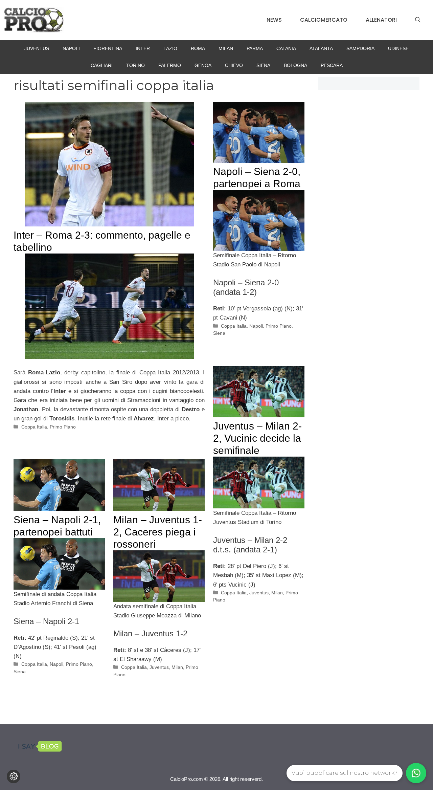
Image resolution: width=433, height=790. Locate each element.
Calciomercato (323, 20)
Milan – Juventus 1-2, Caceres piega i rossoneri (157, 532)
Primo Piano (63, 427)
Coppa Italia (34, 427)
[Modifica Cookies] (13, 776)
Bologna (295, 65)
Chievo (234, 65)
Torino (135, 65)
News (274, 20)
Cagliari (102, 65)
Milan (226, 48)
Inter (143, 48)
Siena (263, 65)
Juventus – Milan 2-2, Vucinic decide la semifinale (257, 438)
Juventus (36, 48)
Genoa (203, 65)
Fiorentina (107, 48)
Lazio (170, 48)
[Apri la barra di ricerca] (418, 20)
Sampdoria (360, 48)
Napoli (71, 48)
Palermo (169, 65)
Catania (286, 48)
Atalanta (321, 48)
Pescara (332, 65)
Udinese (398, 48)
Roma (198, 48)
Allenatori (381, 20)
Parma (255, 48)
